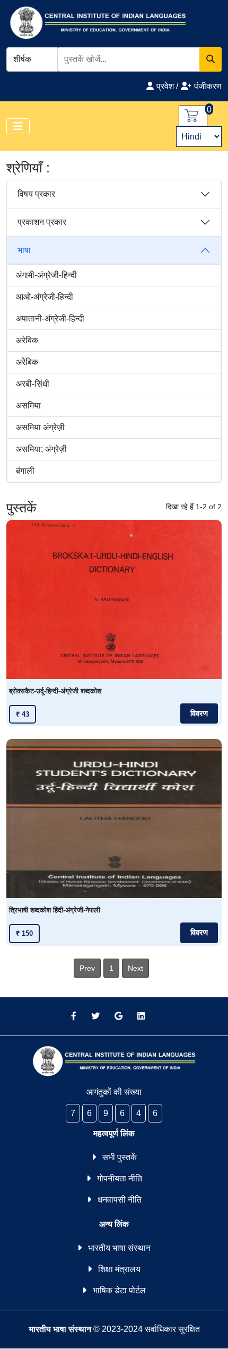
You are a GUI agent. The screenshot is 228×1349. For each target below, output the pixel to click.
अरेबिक (27, 340)
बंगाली (25, 470)
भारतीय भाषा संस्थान (119, 1247)
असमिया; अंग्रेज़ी (41, 449)
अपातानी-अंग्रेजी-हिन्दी (50, 318)
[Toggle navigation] (18, 126)
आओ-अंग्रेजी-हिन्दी (44, 296)
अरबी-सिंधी (32, 383)
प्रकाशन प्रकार (41, 222)
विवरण (199, 713)
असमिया (28, 405)
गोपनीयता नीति (119, 1178)
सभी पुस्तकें (119, 1157)
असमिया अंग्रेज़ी (40, 427)
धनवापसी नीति (120, 1199)
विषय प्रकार (36, 193)
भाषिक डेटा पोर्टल (119, 1290)
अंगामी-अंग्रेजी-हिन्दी (46, 275)
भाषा (24, 250)
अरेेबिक (27, 362)
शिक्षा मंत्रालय (119, 1269)
